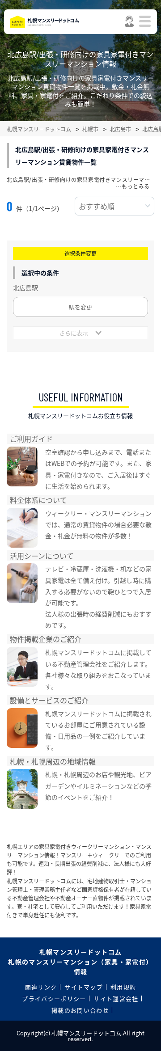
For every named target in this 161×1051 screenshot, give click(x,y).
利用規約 (123, 987)
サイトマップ (83, 987)
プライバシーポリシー (54, 998)
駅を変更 (80, 307)
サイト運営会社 (115, 998)
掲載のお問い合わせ (80, 1010)
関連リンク (41, 987)
